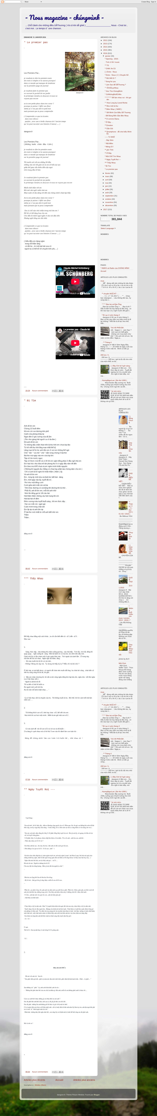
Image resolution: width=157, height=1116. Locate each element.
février (108, 173)
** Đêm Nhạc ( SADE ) (113, 109)
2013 (105, 44)
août (107, 193)
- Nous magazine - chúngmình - (64, 17)
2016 (105, 53)
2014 (105, 47)
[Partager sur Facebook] (60, 391)
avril (107, 180)
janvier (108, 56)
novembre (109, 202)
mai (107, 183)
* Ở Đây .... (109, 122)
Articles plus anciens (84, 1080)
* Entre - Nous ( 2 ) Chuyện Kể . (117, 75)
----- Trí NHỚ (110, 137)
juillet (107, 189)
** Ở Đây (108, 153)
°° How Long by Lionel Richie (116, 103)
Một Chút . (123, 663)
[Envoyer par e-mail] (53, 391)
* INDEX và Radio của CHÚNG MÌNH (115, 268)
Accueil (59, 1080)
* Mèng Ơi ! (109, 147)
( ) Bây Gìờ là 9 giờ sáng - (121, 366)
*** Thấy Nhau (33, 578)
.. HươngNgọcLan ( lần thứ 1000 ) (114, 380)
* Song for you (110, 81)
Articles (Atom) (40, 1085)
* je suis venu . (116, 391)
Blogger (97, 1095)
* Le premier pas (36, 42)
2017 (105, 209)
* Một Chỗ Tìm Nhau (113, 156)
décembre (109, 205)
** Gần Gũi (109, 128)
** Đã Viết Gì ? (110, 78)
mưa (102, 281)
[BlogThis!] (55, 391)
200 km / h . (105, 355)
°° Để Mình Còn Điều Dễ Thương (118, 112)
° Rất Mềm (109, 143)
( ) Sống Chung (131, 419)
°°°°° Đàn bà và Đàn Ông (111, 304)
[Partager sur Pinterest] (62, 391)
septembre (109, 196)
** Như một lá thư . (112, 106)
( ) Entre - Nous (111, 72)
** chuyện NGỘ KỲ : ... (110, 294)
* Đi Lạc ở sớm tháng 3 (111, 315)
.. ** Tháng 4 (106, 342)
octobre (108, 199)
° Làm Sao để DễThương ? (115, 85)
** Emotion (109, 125)
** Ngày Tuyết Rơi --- (39, 789)
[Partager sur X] (58, 391)
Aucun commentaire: (40, 391)
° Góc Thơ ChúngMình (113, 91)
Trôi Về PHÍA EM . (117, 328)
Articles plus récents (34, 1080)
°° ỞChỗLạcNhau (111, 88)
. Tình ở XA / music (112, 62)
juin (106, 186)
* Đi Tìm (30, 400)
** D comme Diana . (112, 119)
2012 (105, 40)
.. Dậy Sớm (109, 140)
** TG (107, 65)
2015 (105, 50)
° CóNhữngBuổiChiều (113, 94)
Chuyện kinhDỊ (131, 535)
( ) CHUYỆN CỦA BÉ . (130, 549)
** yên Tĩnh (109, 150)
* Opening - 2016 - (112, 59)
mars (107, 176)
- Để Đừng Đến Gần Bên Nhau (117, 116)
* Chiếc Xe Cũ (110, 68)
